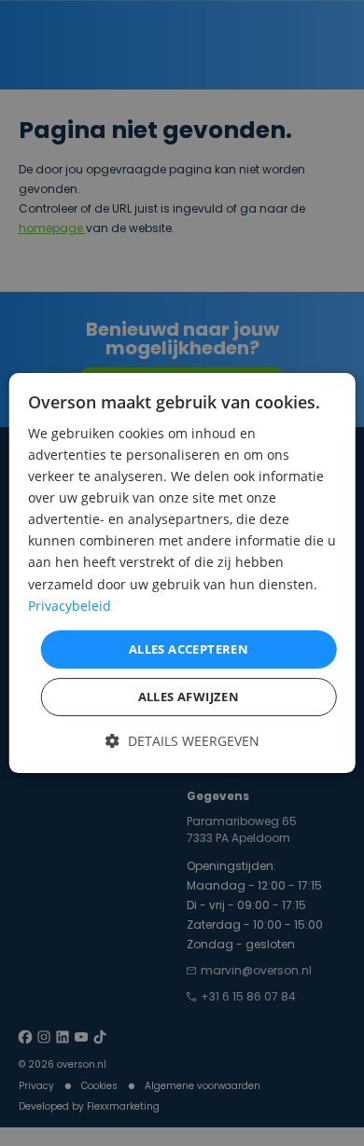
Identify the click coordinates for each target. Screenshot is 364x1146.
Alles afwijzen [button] (189, 696)
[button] (182, 740)
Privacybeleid (69, 605)
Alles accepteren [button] (188, 649)
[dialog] (182, 573)
